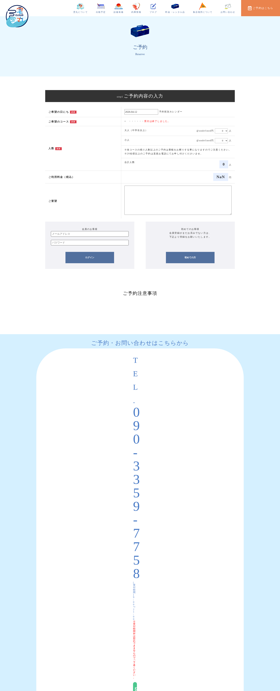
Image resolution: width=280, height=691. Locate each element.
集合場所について (203, 12)
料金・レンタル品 (175, 12)
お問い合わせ (228, 12)
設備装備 (118, 12)
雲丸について (80, 12)
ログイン (89, 257)
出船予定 (101, 12)
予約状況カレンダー (171, 111)
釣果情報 (136, 12)
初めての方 (190, 257)
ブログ (153, 12)
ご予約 (263, 8)
